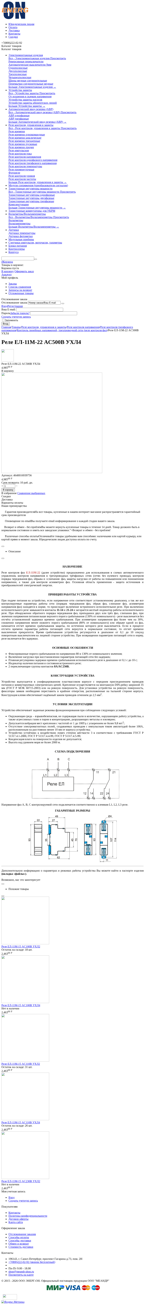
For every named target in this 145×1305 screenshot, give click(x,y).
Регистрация (15, 306)
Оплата (12, 27)
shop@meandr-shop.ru (21, 1271)
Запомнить (11, 320)
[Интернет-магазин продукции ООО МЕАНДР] (15, 18)
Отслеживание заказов (22, 1234)
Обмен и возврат (18, 1243)
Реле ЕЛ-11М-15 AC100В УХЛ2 (20, 946)
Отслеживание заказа (14, 302)
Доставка (14, 30)
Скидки (13, 36)
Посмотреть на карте (21, 1274)
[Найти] (35, 259)
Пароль (5, 313)
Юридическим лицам (21, 24)
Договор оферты (18, 1218)
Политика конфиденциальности (27, 1215)
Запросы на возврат (20, 290)
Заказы (12, 283)
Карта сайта (15, 1222)
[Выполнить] (62, 303)
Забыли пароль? (20, 313)
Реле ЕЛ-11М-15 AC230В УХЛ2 (20, 1181)
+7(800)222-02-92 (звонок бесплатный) (31, 1262)
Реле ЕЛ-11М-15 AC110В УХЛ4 (20, 1122)
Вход (4, 306)
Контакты (14, 33)
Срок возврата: (10, 482)
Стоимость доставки (20, 1246)
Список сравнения (19, 286)
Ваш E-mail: (8, 309)
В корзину (7, 271)
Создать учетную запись (16, 316)
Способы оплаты (18, 1237)
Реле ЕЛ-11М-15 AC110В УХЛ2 (20, 1063)
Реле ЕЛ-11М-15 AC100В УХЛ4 (20, 1005)
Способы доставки (19, 1240)
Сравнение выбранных (31, 493)
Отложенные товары (21, 293)
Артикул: (7, 475)
